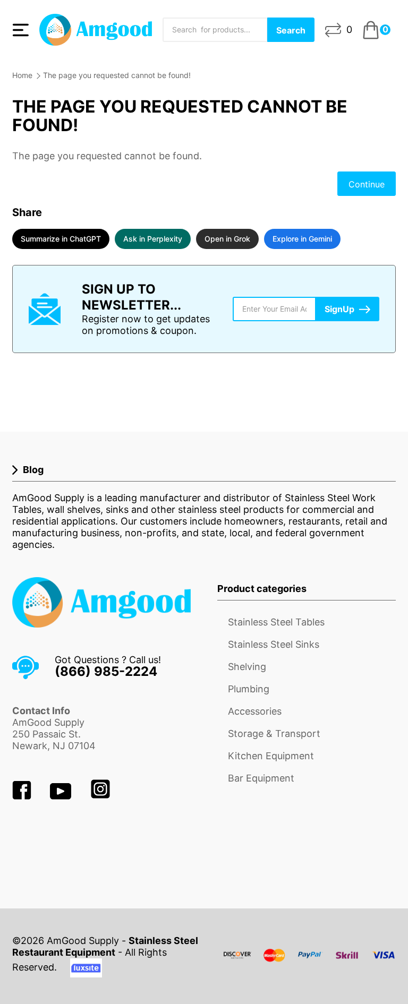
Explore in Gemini (302, 238)
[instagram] (100, 796)
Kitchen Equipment (271, 755)
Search (290, 30)
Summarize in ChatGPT (61, 238)
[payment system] (310, 961)
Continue (366, 184)
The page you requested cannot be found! (117, 75)
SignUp (339, 309)
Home (22, 75)
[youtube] (62, 796)
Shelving (247, 666)
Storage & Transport (274, 733)
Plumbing (248, 688)
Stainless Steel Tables (276, 622)
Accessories (255, 711)
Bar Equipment (261, 778)
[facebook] (23, 796)
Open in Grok (227, 238)
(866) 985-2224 (106, 671)
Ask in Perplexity (152, 238)
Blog (33, 469)
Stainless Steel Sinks (273, 644)
